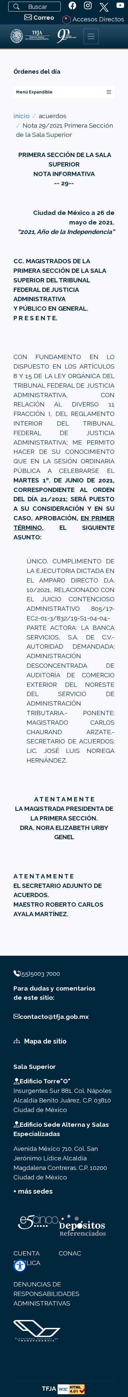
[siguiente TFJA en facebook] (72, 6)
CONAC (70, 1253)
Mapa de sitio (45, 1041)
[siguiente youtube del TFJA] (120, 6)
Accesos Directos (97, 19)
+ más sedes (33, 1191)
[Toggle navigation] (91, 36)
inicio (21, 115)
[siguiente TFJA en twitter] (104, 6)
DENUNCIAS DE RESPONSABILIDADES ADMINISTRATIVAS (46, 1294)
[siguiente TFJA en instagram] (88, 6)
